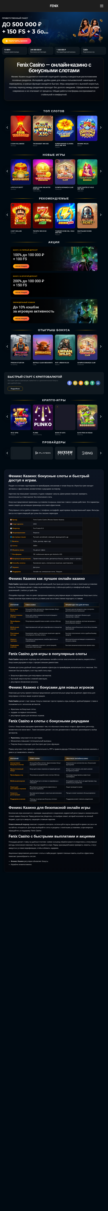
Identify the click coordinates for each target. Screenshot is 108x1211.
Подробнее (15, 389)
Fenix (54, 6)
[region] (54, 132)
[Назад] (7, 127)
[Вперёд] (101, 127)
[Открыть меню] (101, 6)
